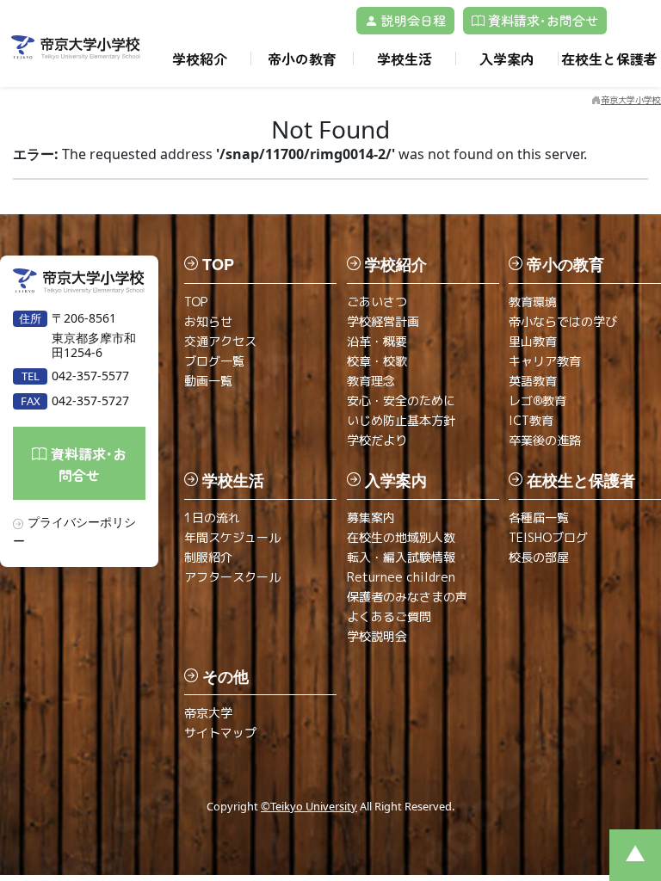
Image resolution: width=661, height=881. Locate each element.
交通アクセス (220, 341)
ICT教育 (531, 420)
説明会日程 (412, 20)
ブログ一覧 (214, 361)
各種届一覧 (539, 517)
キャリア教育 (545, 361)
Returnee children (401, 577)
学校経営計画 (383, 321)
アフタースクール (232, 577)
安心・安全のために (401, 400)
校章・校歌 (377, 361)
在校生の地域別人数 (401, 537)
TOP (195, 301)
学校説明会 (377, 636)
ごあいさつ (377, 301)
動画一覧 (208, 381)
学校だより (377, 440)
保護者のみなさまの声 (407, 596)
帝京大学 (208, 713)
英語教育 (533, 381)
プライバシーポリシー (74, 531)
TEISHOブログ (548, 537)
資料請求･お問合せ (541, 20)
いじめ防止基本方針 (401, 420)
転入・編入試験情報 (401, 557)
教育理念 (371, 381)
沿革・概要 (377, 341)
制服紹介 (208, 557)
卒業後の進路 (545, 440)
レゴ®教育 (537, 400)
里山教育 (533, 341)
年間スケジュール (232, 537)
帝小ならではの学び (563, 321)
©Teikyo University (309, 806)
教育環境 (533, 301)
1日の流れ (212, 517)
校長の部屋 (539, 557)
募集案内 (371, 517)
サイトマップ (220, 732)
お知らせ (208, 321)
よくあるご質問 (389, 616)
